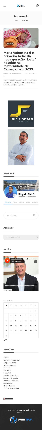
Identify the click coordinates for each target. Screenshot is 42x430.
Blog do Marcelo (10, 365)
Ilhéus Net (7, 373)
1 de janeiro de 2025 (15, 73)
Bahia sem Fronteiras (11, 360)
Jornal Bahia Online (11, 375)
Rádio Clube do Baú (11, 388)
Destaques (10, 43)
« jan (5, 340)
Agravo (6, 357)
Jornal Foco (8, 383)
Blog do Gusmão (10, 363)
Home (16, 20)
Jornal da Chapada (11, 378)
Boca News (8, 368)
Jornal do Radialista (11, 380)
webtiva (6, 73)
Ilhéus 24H (7, 370)
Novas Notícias (9, 386)
